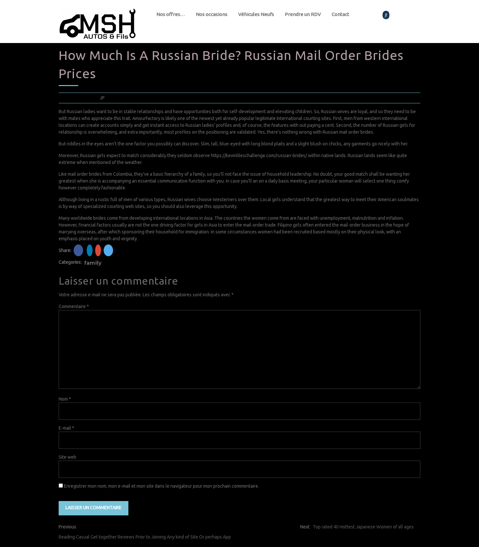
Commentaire (74, 306)
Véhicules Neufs (256, 14)
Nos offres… (170, 14)
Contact (340, 14)
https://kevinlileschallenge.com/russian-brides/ (259, 155)
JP (102, 97)
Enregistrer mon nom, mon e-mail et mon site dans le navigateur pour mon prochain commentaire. (161, 486)
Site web (67, 457)
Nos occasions (211, 14)
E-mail (66, 428)
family (93, 263)
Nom (65, 399)
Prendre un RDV (303, 14)
